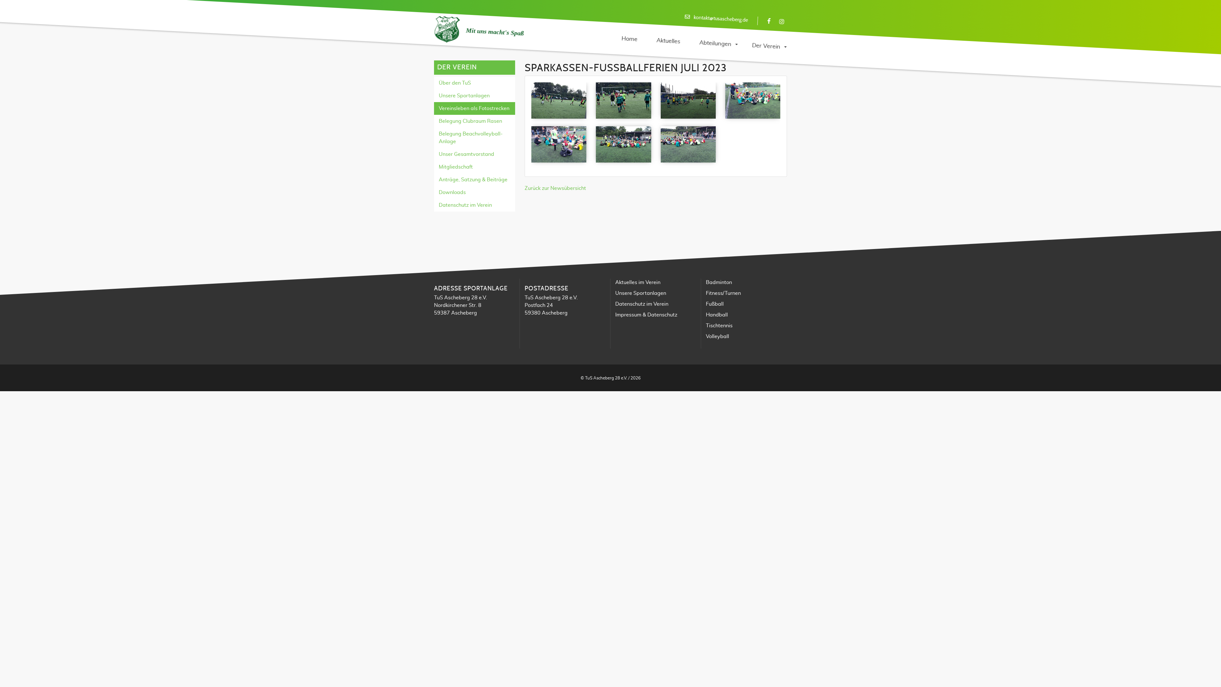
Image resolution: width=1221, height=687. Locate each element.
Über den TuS (455, 83)
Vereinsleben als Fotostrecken (474, 108)
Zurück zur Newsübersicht (555, 188)
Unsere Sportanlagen (464, 95)
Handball (717, 314)
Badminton (719, 282)
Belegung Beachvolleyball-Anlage (471, 137)
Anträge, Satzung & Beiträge (473, 179)
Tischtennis (719, 325)
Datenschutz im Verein (465, 205)
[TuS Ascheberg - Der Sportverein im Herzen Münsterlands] (446, 29)
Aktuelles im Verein (637, 282)
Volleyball (717, 336)
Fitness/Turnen (723, 293)
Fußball (715, 304)
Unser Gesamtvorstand (466, 154)
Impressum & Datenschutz (646, 314)
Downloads (452, 192)
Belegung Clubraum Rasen (470, 121)
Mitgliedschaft (456, 167)
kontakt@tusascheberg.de (720, 19)
